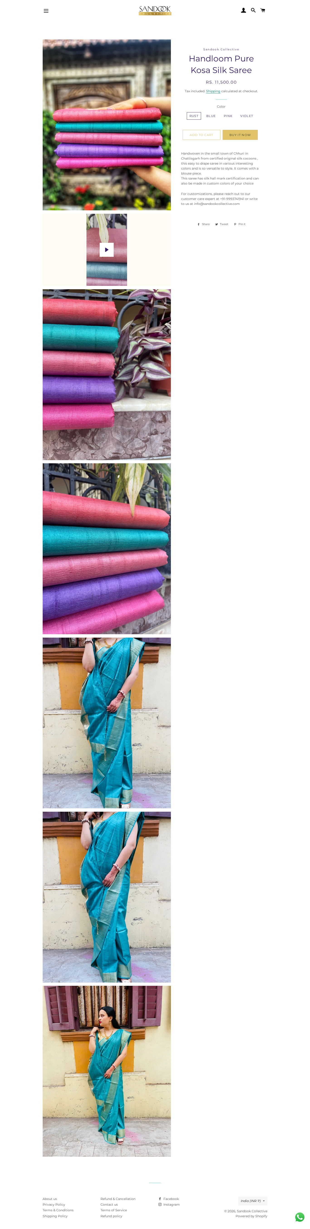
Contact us (109, 1204)
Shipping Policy (55, 1216)
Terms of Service (114, 1210)
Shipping (213, 91)
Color (221, 106)
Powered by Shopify (251, 1216)
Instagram (171, 1204)
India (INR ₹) (251, 1201)
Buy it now (240, 135)
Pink (228, 116)
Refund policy (111, 1216)
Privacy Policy (54, 1204)
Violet (246, 116)
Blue (211, 116)
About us (50, 1199)
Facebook (170, 1199)
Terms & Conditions (58, 1210)
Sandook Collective (252, 1211)
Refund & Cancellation (118, 1199)
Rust (193, 116)
